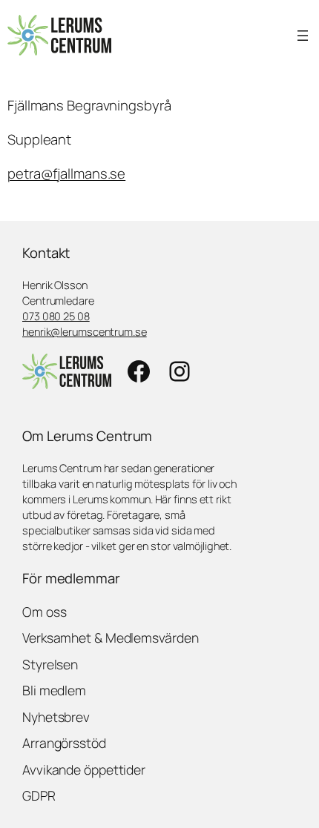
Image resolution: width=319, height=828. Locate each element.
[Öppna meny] (303, 35)
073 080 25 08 (56, 315)
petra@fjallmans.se (66, 173)
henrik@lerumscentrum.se (84, 331)
